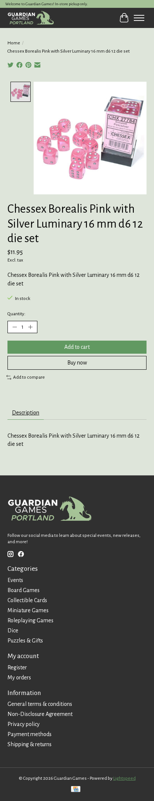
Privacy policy (23, 724)
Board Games (23, 590)
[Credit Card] (75, 790)
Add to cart (77, 347)
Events (15, 580)
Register (17, 667)
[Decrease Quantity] (14, 327)
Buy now (77, 363)
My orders (19, 677)
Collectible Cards (27, 600)
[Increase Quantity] (30, 327)
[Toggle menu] (139, 17)
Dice (12, 630)
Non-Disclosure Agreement (40, 714)
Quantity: (16, 313)
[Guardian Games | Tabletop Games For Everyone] (30, 17)
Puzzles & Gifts (25, 641)
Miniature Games (28, 610)
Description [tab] (25, 413)
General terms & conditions (39, 704)
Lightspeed (124, 778)
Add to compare (29, 377)
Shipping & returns (29, 744)
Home (13, 43)
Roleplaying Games (30, 620)
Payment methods (29, 734)
